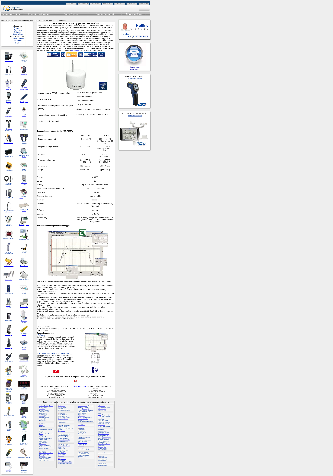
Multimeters (24, 74)
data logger (75, 50)
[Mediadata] (148, 9)
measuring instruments (78, 386)
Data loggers (24, 102)
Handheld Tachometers (24, 88)
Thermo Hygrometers (8, 115)
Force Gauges (8, 88)
